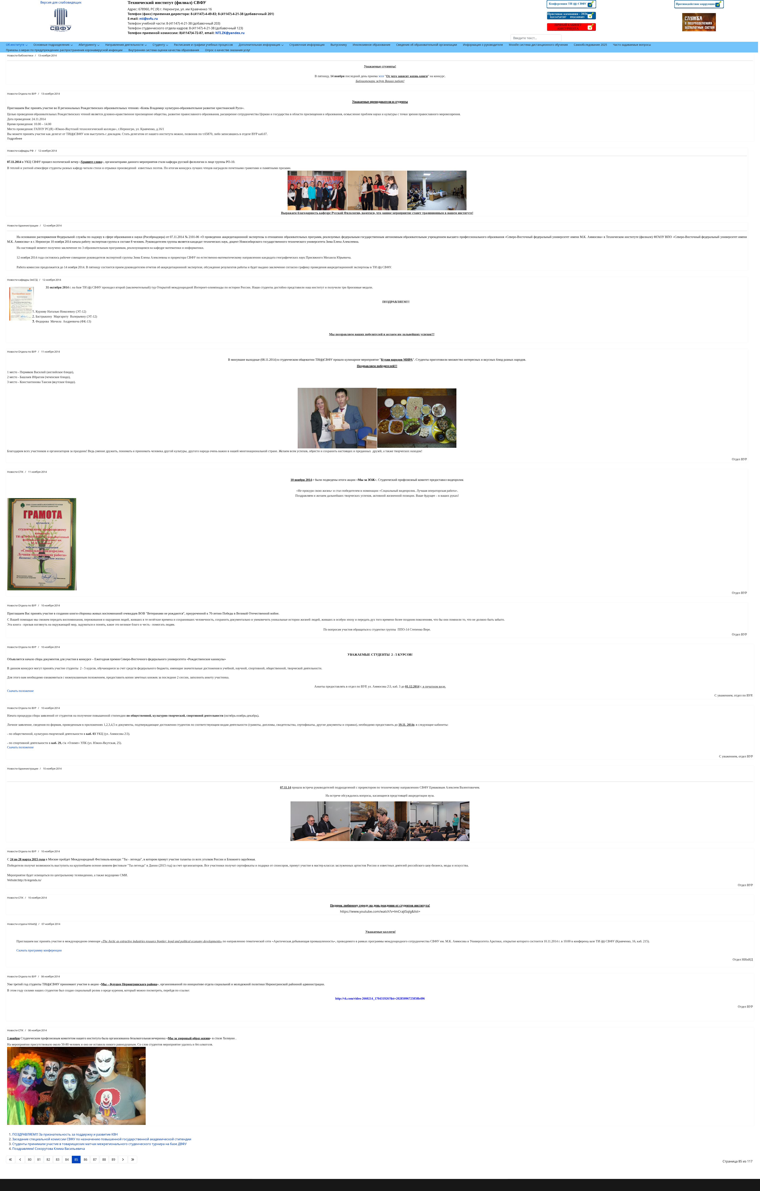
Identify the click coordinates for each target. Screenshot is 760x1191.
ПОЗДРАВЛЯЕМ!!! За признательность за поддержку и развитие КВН (65, 1134)
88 (104, 1159)
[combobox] (536, 38)
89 (113, 1159)
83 (57, 1159)
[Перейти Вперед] (122, 1159)
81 (39, 1159)
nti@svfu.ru (148, 18)
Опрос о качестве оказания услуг (227, 50)
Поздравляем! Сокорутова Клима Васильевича (48, 1148)
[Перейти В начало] (10, 1159)
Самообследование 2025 (590, 45)
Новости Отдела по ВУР (21, 93)
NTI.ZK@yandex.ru (230, 33)
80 (29, 1159)
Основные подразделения (51, 45)
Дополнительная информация (259, 45)
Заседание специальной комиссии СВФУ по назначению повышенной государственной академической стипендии (101, 1139)
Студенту (159, 45)
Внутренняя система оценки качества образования (163, 50)
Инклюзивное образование (371, 45)
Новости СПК (15, 472)
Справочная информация (307, 45)
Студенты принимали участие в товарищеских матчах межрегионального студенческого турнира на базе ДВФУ (99, 1144)
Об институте (15, 45)
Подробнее (14, 138)
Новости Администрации (22, 225)
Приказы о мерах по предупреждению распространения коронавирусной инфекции (64, 50)
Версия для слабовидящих (60, 2)
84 (67, 1159)
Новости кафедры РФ (20, 150)
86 (85, 1159)
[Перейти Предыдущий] (20, 1159)
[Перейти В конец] (132, 1159)
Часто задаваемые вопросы (632, 45)
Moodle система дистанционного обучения (538, 45)
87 (95, 1159)
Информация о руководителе (483, 45)
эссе (381, 76)
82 (48, 1159)
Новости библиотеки (20, 55)
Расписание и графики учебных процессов (203, 45)
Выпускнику (339, 45)
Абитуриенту (87, 45)
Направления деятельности (124, 45)
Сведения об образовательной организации (426, 45)
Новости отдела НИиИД (22, 924)
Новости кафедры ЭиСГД (22, 280)
